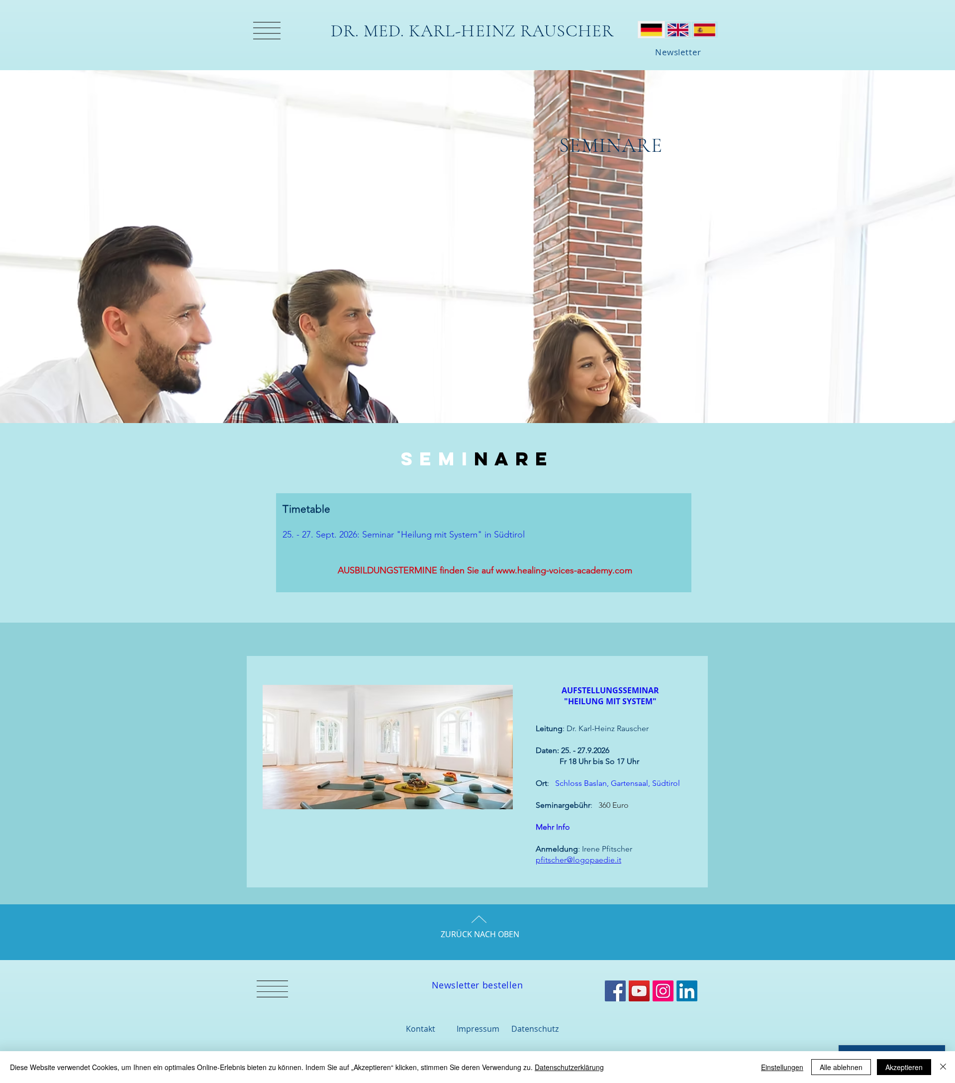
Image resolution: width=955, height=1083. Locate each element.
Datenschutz (535, 1028)
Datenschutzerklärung (569, 1067)
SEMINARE (611, 145)
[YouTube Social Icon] (639, 990)
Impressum (478, 1028)
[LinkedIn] (686, 990)
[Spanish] (704, 29)
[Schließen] (943, 1067)
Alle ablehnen (841, 1067)
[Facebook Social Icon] (615, 990)
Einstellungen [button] (782, 1067)
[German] (651, 29)
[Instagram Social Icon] (663, 990)
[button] (267, 30)
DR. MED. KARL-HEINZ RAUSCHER (472, 30)
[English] (678, 29)
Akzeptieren (904, 1067)
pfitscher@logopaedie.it (578, 860)
